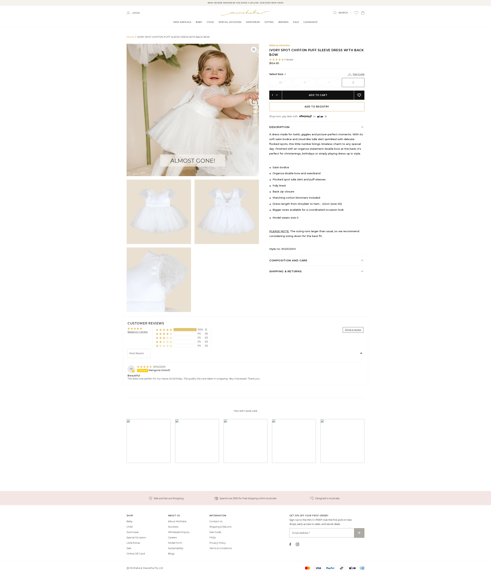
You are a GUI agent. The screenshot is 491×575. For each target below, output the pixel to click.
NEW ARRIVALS (182, 22)
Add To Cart (318, 95)
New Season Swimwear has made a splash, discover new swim (245, 3)
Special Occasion (230, 22)
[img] (144, 366)
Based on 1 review (138, 331)
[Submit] (359, 533)
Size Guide (358, 74)
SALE (296, 22)
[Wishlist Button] (356, 13)
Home (130, 36)
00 (280, 82)
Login (136, 13)
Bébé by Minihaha (279, 45)
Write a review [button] (353, 329)
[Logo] (245, 12)
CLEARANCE (310, 22)
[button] (362, 13)
